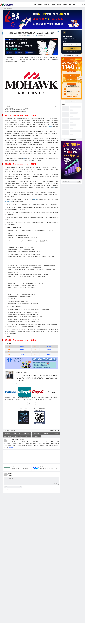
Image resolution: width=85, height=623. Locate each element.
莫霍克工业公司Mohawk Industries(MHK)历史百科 (17, 109)
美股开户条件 (58, 1)
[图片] (57, 483)
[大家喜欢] (67, 101)
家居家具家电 (34, 35)
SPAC (70, 4)
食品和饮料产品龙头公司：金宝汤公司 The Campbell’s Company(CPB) (38, 399)
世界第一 (46, 433)
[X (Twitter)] (17, 383)
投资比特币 (52, 1)
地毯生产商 (55, 433)
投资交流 (59, 4)
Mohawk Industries (17, 436)
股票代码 (64, 41)
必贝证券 (74, 1)
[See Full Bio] (26, 380)
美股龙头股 (7, 433)
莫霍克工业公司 (7, 436)
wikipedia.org (15, 336)
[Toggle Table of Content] (55, 106)
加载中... (6, 459)
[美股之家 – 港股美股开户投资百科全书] (6, 4)
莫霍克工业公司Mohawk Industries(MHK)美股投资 (17, 111)
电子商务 (42, 269)
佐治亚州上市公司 (26, 436)
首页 (35, 4)
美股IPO (40, 4)
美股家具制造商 (17, 433)
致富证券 (69, 1)
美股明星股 (9, 8)
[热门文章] (72, 101)
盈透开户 (65, 4)
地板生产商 (26, 433)
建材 (24, 158)
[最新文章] (63, 101)
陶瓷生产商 (36, 433)
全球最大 (51, 126)
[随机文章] (80, 101)
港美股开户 (46, 4)
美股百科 (12, 439)
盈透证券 (78, 1)
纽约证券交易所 (8, 201)
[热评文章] (76, 101)
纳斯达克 (35, 199)
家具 (54, 187)
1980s (36, 436)
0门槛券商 (53, 4)
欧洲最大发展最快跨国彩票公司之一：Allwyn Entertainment (24, 399)
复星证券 (64, 1)
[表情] (54, 483)
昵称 (6, 486)
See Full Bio (22, 380)
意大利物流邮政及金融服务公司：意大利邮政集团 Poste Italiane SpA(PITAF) (11, 399)
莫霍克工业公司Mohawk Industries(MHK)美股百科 (17, 108)
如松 (74, 4)
